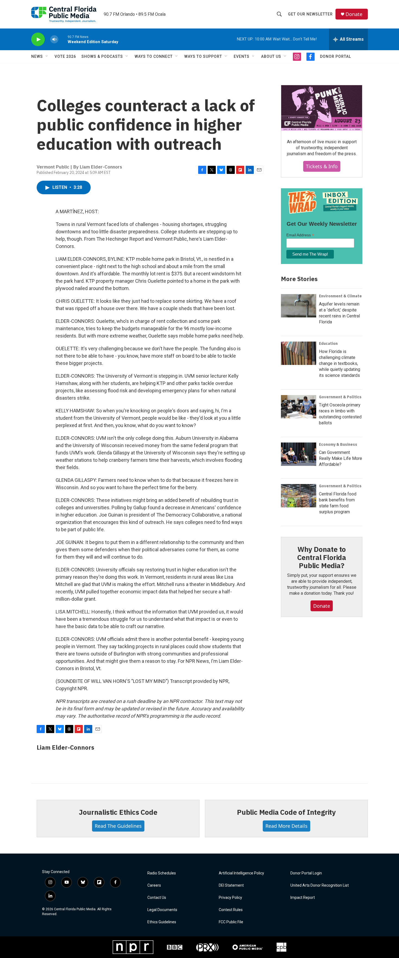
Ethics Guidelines (161, 922)
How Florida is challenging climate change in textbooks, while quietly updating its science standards (339, 363)
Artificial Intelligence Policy (241, 873)
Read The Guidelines (118, 826)
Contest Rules (231, 910)
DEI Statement (231, 885)
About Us (271, 56)
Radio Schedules (161, 873)
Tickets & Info (322, 166)
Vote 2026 (65, 56)
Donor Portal (335, 56)
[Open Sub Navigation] (47, 56)
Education (328, 343)
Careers (154, 885)
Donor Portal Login (306, 873)
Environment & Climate (340, 296)
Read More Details (286, 826)
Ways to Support (203, 56)
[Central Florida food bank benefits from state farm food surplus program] (298, 495)
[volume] (54, 39)
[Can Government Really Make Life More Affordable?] (298, 454)
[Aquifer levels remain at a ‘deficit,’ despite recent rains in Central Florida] (298, 305)
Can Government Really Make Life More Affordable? (340, 458)
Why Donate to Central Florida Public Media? (321, 557)
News (37, 56)
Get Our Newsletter (310, 14)
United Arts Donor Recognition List (319, 885)
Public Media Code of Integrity (286, 812)
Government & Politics (340, 396)
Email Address (300, 235)
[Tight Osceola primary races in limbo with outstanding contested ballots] (298, 406)
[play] (38, 39)
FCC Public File (231, 922)
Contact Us (156, 898)
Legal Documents (162, 910)
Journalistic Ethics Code (118, 812)
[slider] (63, 39)
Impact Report (302, 898)
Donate (354, 14)
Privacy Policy (230, 898)
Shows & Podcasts (102, 56)
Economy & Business (338, 444)
